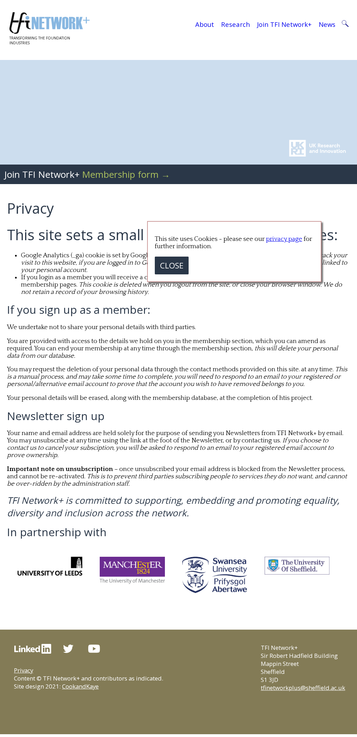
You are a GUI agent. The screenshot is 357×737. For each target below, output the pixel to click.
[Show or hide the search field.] (345, 24)
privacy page (284, 239)
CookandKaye (80, 686)
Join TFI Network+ (284, 24)
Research (235, 24)
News (327, 24)
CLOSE (171, 265)
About (204, 24)
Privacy (23, 670)
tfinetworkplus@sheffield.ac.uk (303, 688)
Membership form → (126, 174)
